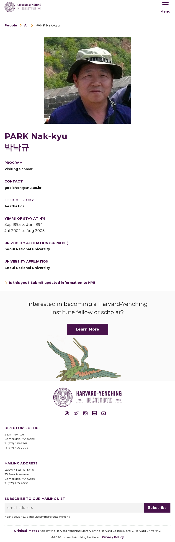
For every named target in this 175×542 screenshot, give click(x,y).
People (11, 25)
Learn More (87, 329)
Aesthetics (14, 206)
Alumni (26, 25)
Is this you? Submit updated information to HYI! (52, 283)
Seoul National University (27, 249)
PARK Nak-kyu (48, 25)
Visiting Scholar (19, 169)
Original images (26, 530)
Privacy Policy (113, 537)
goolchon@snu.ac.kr (23, 188)
